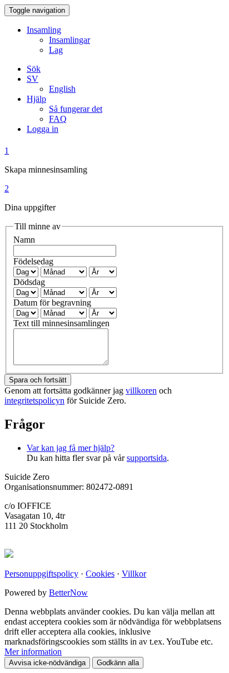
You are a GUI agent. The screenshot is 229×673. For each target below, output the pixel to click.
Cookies (100, 573)
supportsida (147, 458)
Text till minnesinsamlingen (61, 323)
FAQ (58, 119)
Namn (24, 239)
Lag (56, 50)
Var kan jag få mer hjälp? (70, 448)
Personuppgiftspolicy (41, 573)
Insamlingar (69, 40)
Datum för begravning (52, 302)
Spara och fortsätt (38, 380)
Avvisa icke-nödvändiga (47, 663)
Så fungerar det (75, 109)
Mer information (33, 651)
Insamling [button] (44, 30)
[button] (32, 78)
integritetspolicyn (34, 400)
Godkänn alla (118, 663)
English (62, 89)
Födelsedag (33, 261)
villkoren (141, 390)
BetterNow (68, 592)
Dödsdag (29, 282)
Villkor (134, 573)
